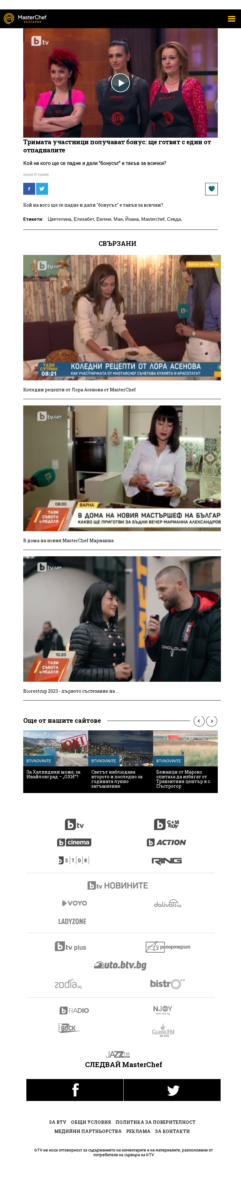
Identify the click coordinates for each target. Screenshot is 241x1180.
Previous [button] (199, 721)
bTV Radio (74, 1010)
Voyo (74, 903)
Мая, (119, 219)
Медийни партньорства (88, 1131)
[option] (55, 761)
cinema (74, 839)
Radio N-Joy (168, 1010)
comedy (166, 821)
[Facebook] (29, 189)
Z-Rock (73, 1028)
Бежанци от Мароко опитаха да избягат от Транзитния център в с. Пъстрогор (183, 779)
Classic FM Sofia (167, 1031)
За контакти (172, 1131)
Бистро (168, 983)
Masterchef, (153, 219)
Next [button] (211, 721)
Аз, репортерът (168, 947)
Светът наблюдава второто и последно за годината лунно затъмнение (116, 779)
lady (74, 857)
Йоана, (132, 219)
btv (74, 821)
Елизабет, (84, 219)
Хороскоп (74, 983)
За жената (74, 921)
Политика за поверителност (155, 1122)
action (167, 839)
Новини (120, 886)
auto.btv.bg (120, 965)
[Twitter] (42, 189)
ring (167, 857)
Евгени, (104, 219)
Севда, (174, 219)
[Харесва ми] (211, 189)
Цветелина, (60, 219)
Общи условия (91, 1122)
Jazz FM (121, 1054)
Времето (168, 903)
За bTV (58, 1122)
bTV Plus (74, 946)
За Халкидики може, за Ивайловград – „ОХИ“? (53, 774)
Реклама (138, 1131)
